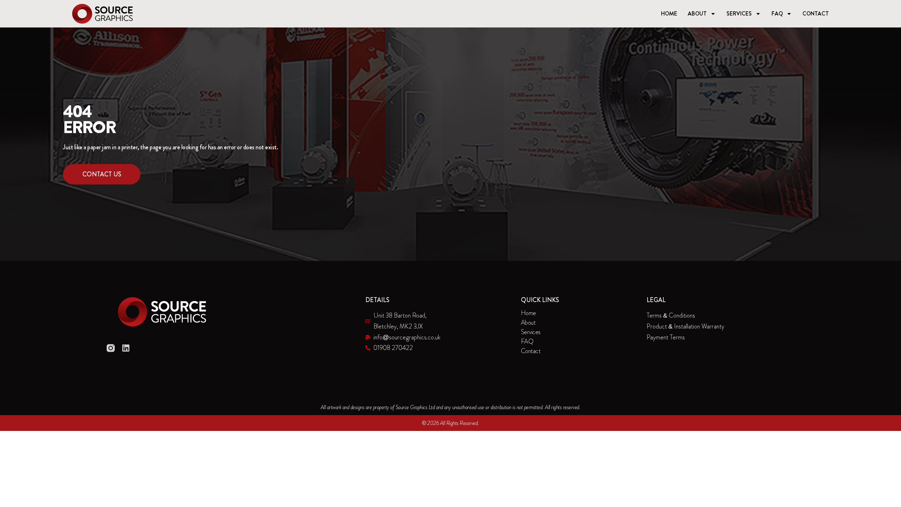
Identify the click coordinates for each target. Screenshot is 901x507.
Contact (815, 14)
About (697, 14)
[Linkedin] (126, 348)
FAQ (777, 14)
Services (739, 14)
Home (669, 14)
